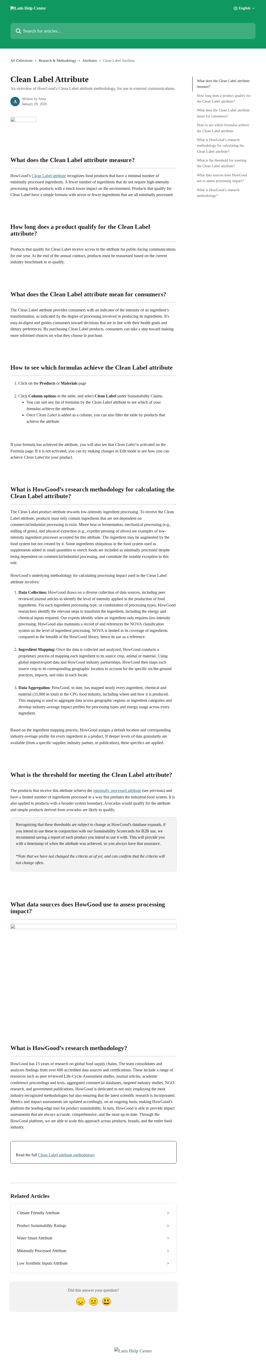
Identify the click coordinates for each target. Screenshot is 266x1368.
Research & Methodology (57, 61)
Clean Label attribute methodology (66, 1155)
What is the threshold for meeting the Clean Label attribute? (221, 163)
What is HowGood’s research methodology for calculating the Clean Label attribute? (220, 146)
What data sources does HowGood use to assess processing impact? (222, 178)
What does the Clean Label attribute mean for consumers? (223, 113)
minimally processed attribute (117, 790)
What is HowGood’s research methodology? (218, 193)
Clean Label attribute (49, 175)
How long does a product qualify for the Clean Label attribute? (224, 98)
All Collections (21, 61)
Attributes (89, 61)
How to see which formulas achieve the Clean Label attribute (223, 128)
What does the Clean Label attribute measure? (223, 84)
